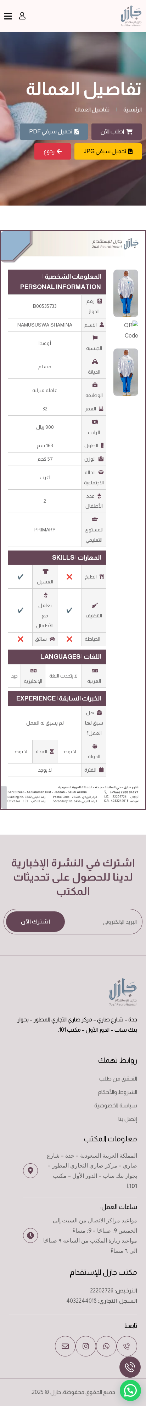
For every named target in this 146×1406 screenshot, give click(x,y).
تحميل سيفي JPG (105, 151)
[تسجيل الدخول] (22, 15)
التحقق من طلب (118, 1079)
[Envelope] (65, 1346)
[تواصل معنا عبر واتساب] (106, 1346)
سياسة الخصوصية (115, 1105)
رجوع (49, 151)
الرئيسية (132, 109)
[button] (130, 1390)
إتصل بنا (127, 1119)
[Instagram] (85, 1346)
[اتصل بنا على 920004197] (127, 1346)
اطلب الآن (112, 131)
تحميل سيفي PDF (50, 131)
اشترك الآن (35, 921)
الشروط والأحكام (117, 1092)
